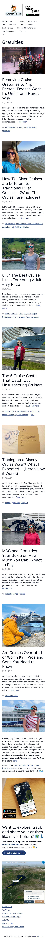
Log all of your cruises (14, 853)
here (15, 761)
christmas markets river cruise (29, 224)
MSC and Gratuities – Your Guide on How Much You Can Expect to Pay (22, 558)
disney (8, 503)
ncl (25, 313)
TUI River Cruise (22, 227)
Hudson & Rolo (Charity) (26, 28)
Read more (23, 122)
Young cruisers (32, 317)
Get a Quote (7, 923)
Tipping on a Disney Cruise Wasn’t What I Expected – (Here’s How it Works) (23, 466)
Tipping (24, 503)
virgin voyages (18, 317)
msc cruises (19, 594)
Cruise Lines (7, 21)
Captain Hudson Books (12, 913)
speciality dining (22, 415)
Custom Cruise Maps (11, 917)
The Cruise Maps (26, 25)
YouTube (6, 910)
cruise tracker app (10, 844)
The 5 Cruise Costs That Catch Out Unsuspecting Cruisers (22, 380)
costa (7, 313)
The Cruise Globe (9, 25)
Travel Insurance (8, 31)
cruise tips (9, 411)
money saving (8, 415)
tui (12, 227)
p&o (29, 313)
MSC (21, 313)
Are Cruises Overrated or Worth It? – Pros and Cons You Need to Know (22, 659)
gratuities (6, 227)
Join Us (5, 920)
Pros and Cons (11, 696)
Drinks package (22, 411)
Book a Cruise (7, 28)
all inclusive (10, 224)
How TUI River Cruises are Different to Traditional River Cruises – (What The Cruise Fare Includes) (22, 188)
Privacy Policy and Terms (13, 927)
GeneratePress (37, 937)
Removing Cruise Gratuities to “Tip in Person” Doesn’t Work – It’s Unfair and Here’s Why (23, 88)
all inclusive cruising (14, 127)
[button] (3, 34)
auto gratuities (30, 127)
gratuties (6, 131)
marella (14, 313)
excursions (34, 411)
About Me (23, 31)
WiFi (32, 415)
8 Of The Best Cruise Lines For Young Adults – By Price (22, 280)
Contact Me (7, 907)
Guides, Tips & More (27, 21)
